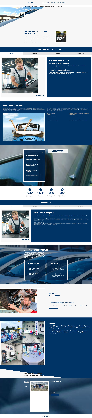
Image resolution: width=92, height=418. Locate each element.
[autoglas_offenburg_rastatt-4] (33, 332)
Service (69, 332)
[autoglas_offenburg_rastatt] (30, 2)
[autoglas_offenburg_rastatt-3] (11, 354)
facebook (54, 392)
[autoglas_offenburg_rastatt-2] (11, 332)
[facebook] (52, 392)
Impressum (43, 416)
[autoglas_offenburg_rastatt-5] (33, 354)
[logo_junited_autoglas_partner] (45, 3)
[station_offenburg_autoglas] (39, 386)
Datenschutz (48, 416)
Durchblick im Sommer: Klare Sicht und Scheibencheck (60, 38)
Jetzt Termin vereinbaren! (51, 375)
